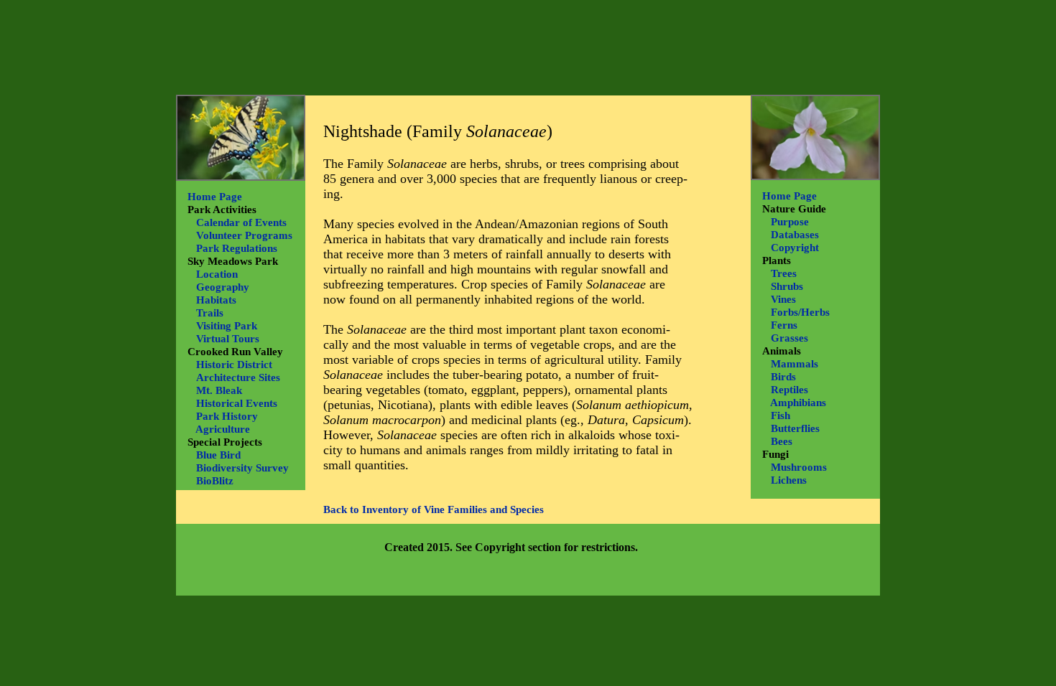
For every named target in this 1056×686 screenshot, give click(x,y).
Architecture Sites (238, 377)
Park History (227, 416)
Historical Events (236, 403)
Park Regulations (236, 248)
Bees (781, 441)
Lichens (789, 480)
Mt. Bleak (219, 390)
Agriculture (222, 429)
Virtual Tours (227, 338)
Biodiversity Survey (242, 468)
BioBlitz (214, 481)
